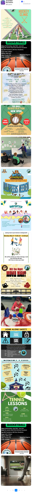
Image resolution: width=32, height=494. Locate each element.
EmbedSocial (26, 3)
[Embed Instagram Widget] (22, 2)
